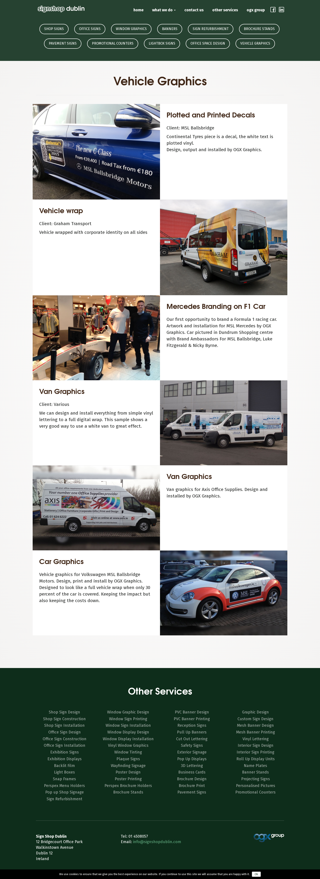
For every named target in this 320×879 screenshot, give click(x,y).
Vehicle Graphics (255, 43)
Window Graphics (131, 29)
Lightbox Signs (162, 43)
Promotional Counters (112, 43)
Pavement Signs (63, 43)
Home (138, 10)
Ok (256, 874)
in (281, 10)
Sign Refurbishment (211, 29)
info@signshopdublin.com (157, 841)
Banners (169, 29)
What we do (162, 10)
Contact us (194, 10)
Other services (225, 10)
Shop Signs (54, 29)
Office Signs (90, 29)
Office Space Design (207, 43)
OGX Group (256, 10)
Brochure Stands (259, 29)
